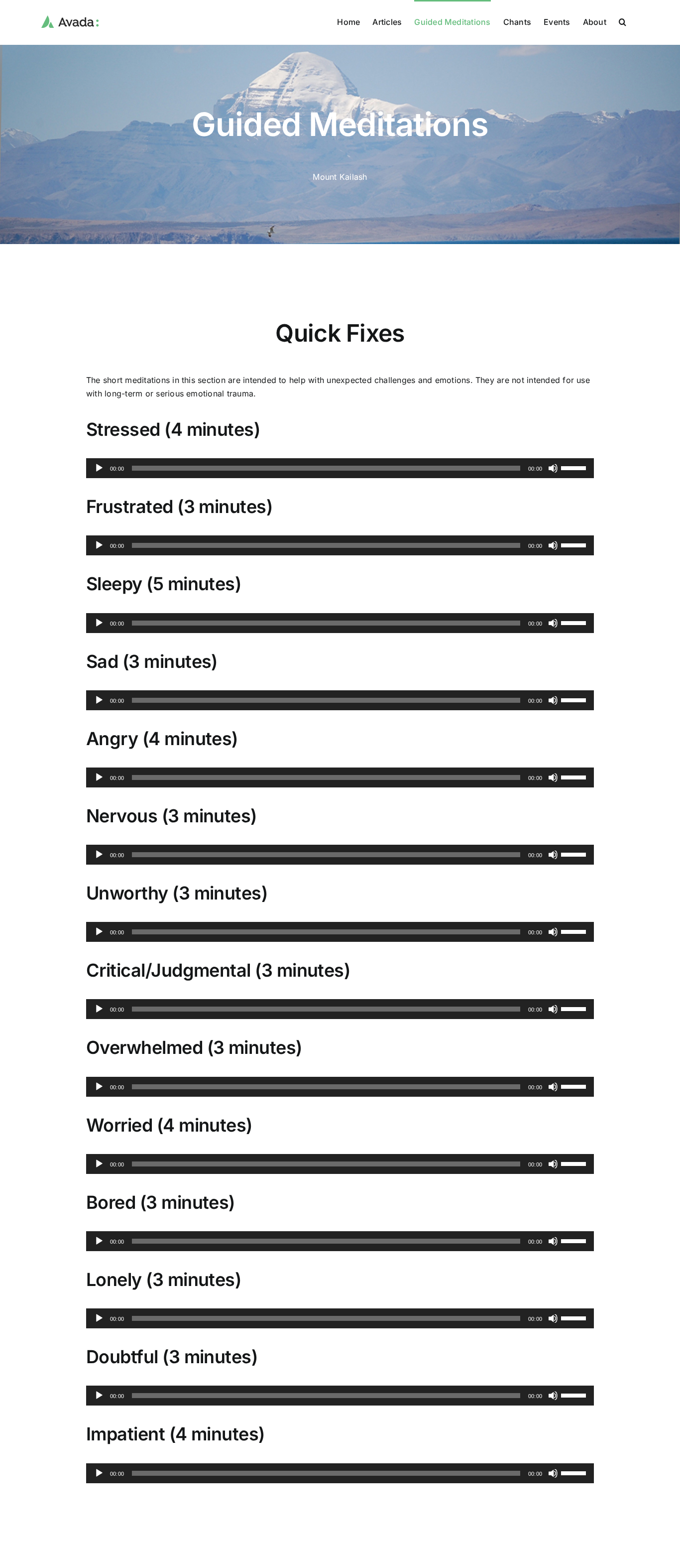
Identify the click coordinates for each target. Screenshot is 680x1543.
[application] (340, 468)
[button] (622, 21)
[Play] (99, 468)
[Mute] (553, 468)
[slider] (575, 467)
